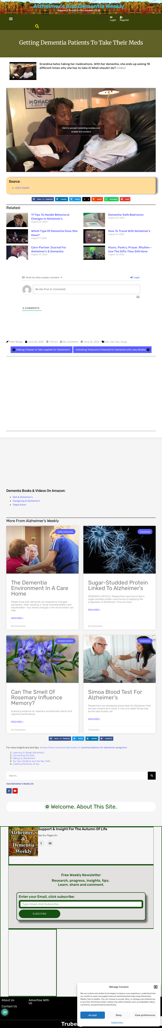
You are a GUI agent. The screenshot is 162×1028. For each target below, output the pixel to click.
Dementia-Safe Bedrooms (126, 214)
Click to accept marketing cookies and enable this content (81, 130)
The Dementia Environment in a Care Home (39, 588)
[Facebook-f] (9, 791)
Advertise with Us (39, 1001)
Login (136, 277)
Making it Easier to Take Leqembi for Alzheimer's (43, 349)
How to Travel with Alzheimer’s (129, 231)
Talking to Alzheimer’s (24, 758)
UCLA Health (22, 187)
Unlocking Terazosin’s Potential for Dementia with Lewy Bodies (111, 349)
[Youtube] (15, 791)
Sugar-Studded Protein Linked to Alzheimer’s (118, 585)
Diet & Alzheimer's (23, 497)
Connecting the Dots (23, 755)
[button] (155, 986)
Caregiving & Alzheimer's (26, 500)
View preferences (145, 1015)
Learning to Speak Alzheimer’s (28, 752)
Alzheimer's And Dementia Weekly (78, 6)
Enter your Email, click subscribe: (47, 897)
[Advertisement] (81, 393)
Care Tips (114, 341)
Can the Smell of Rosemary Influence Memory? (36, 697)
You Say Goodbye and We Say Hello (31, 761)
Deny (119, 1015)
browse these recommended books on (83, 747)
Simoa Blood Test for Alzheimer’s (115, 695)
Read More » (17, 618)
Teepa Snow (19, 504)
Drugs (124, 341)
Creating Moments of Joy (26, 764)
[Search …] (37, 26)
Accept (92, 1015)
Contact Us (9, 1006)
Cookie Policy (117, 1022)
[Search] (152, 776)
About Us (8, 1000)
